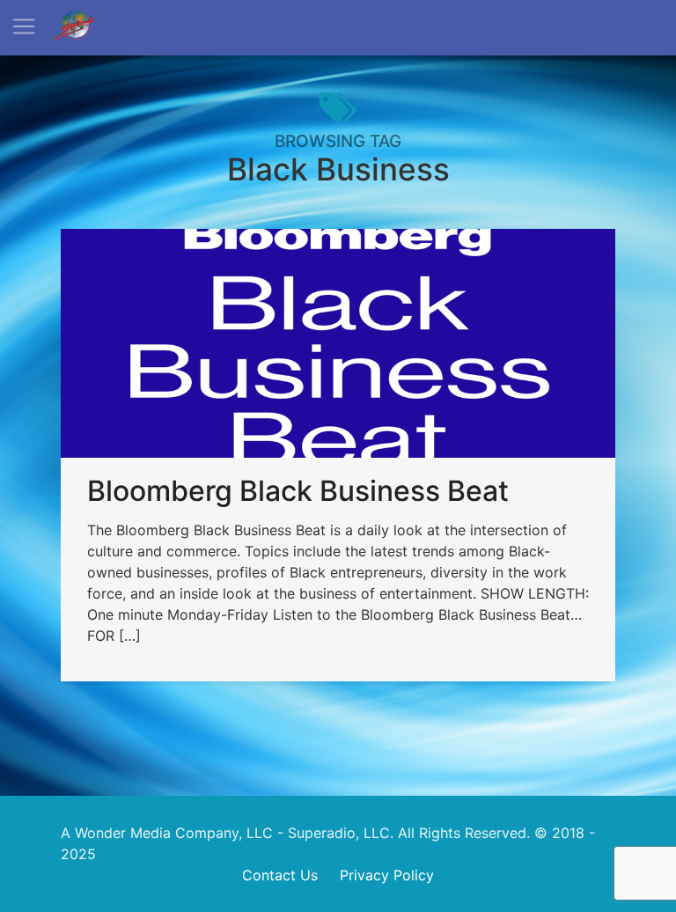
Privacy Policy (387, 875)
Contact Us (280, 875)
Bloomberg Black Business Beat (298, 491)
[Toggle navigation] (24, 26)
